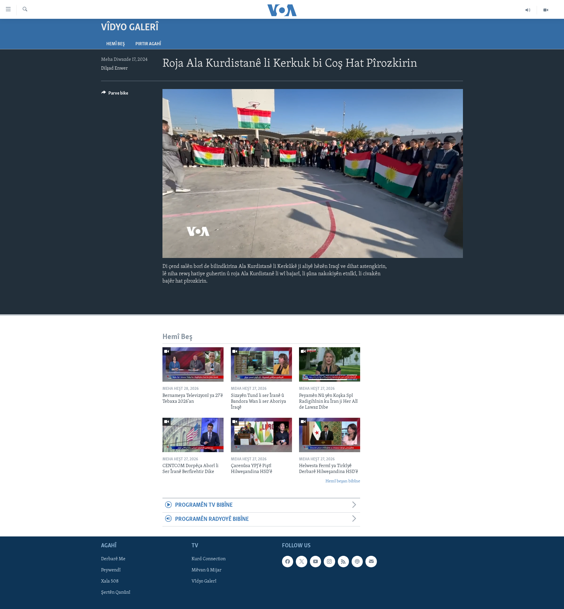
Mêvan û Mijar (206, 570)
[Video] (546, 10)
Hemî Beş (115, 44)
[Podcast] (357, 561)
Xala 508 (110, 581)
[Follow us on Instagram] (329, 561)
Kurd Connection (209, 559)
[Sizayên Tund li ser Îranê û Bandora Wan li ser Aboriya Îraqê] (261, 364)
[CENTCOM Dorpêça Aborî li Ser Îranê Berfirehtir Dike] (193, 435)
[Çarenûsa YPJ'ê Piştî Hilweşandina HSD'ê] (261, 435)
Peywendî (111, 570)
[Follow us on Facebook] (287, 561)
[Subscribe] (371, 561)
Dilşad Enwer (114, 68)
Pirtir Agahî (148, 44)
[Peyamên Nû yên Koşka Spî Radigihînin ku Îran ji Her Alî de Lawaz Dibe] (329, 364)
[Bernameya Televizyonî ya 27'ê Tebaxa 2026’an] (193, 364)
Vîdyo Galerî (204, 581)
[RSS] (343, 561)
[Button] (114, 94)
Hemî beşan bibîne (342, 481)
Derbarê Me (113, 559)
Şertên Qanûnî (115, 592)
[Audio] (528, 10)
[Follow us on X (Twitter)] (301, 561)
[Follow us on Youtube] (315, 561)
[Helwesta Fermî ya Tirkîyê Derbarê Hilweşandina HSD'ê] (329, 435)
